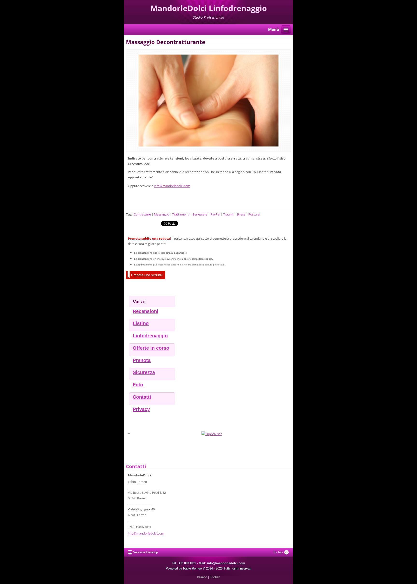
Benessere (200, 214)
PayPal (215, 214)
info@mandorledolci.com (172, 186)
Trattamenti (180, 214)
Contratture (142, 214)
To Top (278, 552)
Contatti (142, 397)
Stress (240, 214)
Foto (138, 384)
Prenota (142, 360)
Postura (254, 214)
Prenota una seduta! (147, 274)
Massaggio (161, 214)
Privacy (141, 409)
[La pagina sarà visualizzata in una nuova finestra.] (208, 100)
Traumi (228, 214)
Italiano (202, 577)
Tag (129, 214)
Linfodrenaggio (150, 335)
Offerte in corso (151, 348)
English (215, 577)
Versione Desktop (145, 552)
